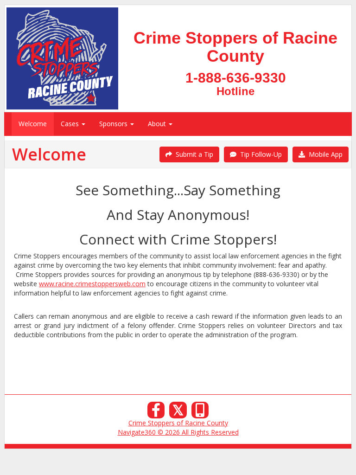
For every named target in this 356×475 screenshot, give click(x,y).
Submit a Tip (192, 154)
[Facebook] (156, 412)
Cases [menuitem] (71, 123)
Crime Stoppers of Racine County (178, 422)
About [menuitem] (158, 123)
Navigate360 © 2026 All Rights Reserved (178, 432)
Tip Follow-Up (259, 154)
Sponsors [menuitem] (114, 123)
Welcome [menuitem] (33, 123)
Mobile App (324, 154)
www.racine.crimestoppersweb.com (92, 283)
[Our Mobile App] (200, 412)
